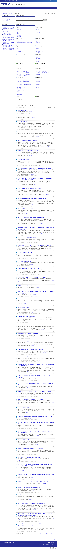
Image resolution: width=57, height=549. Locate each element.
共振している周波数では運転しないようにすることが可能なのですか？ (32, 399)
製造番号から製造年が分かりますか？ (25, 208)
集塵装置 (19, 66)
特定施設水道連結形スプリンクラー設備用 (24, 42)
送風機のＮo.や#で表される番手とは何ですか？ (27, 140)
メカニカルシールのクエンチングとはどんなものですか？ (29, 188)
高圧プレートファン (20, 90)
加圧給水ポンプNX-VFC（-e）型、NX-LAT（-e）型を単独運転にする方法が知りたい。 (35, 245)
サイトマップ (14, 542)
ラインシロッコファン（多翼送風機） (23, 74)
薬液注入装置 (38, 61)
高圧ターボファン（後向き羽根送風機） (24, 84)
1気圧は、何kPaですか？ (23, 115)
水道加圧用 (19, 35)
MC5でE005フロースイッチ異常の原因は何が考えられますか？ (30, 333)
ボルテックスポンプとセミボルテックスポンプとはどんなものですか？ (32, 503)
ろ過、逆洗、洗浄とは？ (23, 121)
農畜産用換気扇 (38, 84)
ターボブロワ (19, 85)
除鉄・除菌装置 (38, 58)
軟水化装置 (38, 60)
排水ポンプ (19, 46)
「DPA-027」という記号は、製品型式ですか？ (27, 316)
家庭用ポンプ (39, 27)
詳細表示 (30, 111)
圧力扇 (37, 80)
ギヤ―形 (37, 48)
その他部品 (19, 99)
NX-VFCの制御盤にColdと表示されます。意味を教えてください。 (31, 349)
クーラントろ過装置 (40, 63)
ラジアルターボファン (21, 87)
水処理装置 (38, 54)
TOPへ (54, 539)
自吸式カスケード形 (39, 51)
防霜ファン (38, 85)
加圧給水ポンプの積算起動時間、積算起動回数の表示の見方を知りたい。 (32, 198)
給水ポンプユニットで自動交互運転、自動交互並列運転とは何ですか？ (32, 217)
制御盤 (18, 96)
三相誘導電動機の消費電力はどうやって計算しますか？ (29, 268)
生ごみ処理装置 (20, 63)
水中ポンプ (38, 42)
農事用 (18, 33)
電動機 (37, 96)
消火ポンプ (19, 38)
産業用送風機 (20, 77)
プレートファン (19, 88)
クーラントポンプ (21, 54)
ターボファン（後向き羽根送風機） (23, 81)
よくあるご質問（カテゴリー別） (7, 13)
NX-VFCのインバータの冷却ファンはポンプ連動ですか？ (29, 457)
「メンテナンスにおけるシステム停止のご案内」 (8, 20)
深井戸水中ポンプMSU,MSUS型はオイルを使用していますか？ (8, 34)
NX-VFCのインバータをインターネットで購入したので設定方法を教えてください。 (34, 481)
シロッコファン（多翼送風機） (22, 71)
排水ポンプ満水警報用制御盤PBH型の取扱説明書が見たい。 (8, 50)
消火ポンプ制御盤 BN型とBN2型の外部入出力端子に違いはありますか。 (8, 39)
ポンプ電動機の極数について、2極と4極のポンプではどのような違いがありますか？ (35, 168)
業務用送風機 (39, 77)
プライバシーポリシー (7, 542)
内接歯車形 (38, 52)
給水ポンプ (19, 27)
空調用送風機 (20, 68)
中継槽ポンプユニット (21, 51)
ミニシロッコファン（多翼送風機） (23, 72)
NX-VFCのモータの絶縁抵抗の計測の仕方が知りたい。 (29, 150)
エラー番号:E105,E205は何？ (24, 307)
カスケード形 (38, 49)
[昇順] (54, 107)
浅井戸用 (37, 29)
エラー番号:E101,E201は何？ (24, 439)
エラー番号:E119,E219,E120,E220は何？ (26, 252)
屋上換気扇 (38, 81)
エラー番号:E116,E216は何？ (24, 407)
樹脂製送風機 (19, 94)
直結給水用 (19, 29)
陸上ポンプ (38, 41)
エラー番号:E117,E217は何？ (24, 298)
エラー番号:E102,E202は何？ (24, 159)
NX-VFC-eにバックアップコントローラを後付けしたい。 (29, 285)
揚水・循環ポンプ (40, 38)
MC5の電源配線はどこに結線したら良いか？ (27, 261)
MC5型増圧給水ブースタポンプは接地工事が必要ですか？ (29, 494)
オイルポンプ (39, 46)
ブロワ (18, 91)
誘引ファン (38, 87)
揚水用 (18, 32)
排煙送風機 (38, 68)
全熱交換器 (38, 66)
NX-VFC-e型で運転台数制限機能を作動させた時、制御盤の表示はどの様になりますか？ (35, 416)
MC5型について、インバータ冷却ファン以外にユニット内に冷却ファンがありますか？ (35, 391)
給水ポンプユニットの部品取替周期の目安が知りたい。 (29, 237)
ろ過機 (37, 57)
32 (51, 533)
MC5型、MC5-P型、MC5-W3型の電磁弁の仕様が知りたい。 (30, 487)
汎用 (18, 41)
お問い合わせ (51, 0)
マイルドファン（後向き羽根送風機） (42, 72)
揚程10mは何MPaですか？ (23, 110)
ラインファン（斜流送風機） (22, 75)
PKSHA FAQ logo (53, 548)
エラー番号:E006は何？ (22, 325)
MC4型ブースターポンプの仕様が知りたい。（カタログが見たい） (31, 448)
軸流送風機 (38, 74)
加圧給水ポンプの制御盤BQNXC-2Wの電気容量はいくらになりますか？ (32, 277)
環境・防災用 (19, 36)
